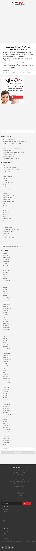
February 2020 (6, 297)
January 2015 (6, 406)
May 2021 (5, 274)
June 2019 (5, 314)
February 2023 (6, 268)
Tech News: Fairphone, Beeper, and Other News (14, 141)
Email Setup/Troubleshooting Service (19, 481)
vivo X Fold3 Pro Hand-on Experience (12, 148)
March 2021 (5, 278)
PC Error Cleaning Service (9, 225)
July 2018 (5, 338)
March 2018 (5, 346)
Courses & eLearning (8, 182)
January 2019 (6, 325)
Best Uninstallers (7, 174)
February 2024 (6, 257)
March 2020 (5, 295)
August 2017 (6, 361)
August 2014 (6, 417)
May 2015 (5, 397)
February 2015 (6, 404)
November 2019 (6, 304)
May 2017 (5, 368)
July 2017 (5, 363)
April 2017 (5, 370)
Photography (6, 233)
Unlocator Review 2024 (8, 156)
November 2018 (6, 329)
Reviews (5, 235)
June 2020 (5, 289)
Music (4, 216)
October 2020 (6, 285)
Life (4, 208)
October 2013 (6, 438)
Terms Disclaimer (15, 542)
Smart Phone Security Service (10, 237)
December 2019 (6, 302)
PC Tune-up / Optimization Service (11, 229)
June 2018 (5, 340)
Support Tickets (19, 497)
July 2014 (5, 419)
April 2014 (5, 425)
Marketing (5, 210)
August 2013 (6, 442)
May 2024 (5, 253)
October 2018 (6, 331)
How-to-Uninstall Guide (8, 201)
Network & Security (7, 218)
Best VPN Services (7, 176)
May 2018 (5, 342)
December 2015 (6, 383)
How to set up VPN (7, 197)
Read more (6, 70)
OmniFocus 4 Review (8, 150)
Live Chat (19, 495)
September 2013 (7, 440)
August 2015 (6, 391)
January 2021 (6, 283)
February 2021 (6, 280)
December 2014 (6, 408)
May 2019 (5, 317)
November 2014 (6, 410)
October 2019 (6, 306)
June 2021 (5, 272)
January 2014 (6, 432)
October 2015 (6, 387)
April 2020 (5, 293)
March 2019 (5, 321)
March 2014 (5, 427)
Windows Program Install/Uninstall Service (13, 246)
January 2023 (6, 270)
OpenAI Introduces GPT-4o (9, 139)
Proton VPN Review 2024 (9, 154)
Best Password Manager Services (11, 169)
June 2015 (5, 395)
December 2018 (6, 327)
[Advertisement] (18, 24)
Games (4, 191)
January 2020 (6, 300)
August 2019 (6, 310)
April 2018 (5, 344)
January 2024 (6, 259)
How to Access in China (8, 195)
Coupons (5, 180)
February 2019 (6, 323)
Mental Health (6, 212)
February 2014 (6, 429)
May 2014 (5, 423)
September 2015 (7, 389)
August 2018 (6, 336)
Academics (5, 165)
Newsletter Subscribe (19, 500)
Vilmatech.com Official (8, 242)
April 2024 (5, 255)
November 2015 (6, 385)
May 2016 (5, 372)
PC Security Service (7, 227)
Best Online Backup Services (10, 167)
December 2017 (6, 353)
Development (6, 186)
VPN (4, 244)
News (4, 220)
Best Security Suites (7, 171)
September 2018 (7, 334)
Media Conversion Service (19, 486)
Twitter (4, 533)
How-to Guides (6, 199)
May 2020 (5, 291)
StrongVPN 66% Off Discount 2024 (11, 158)
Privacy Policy (8, 542)
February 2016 (6, 378)
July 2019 (5, 312)
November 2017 (6, 355)
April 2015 (5, 400)
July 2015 (5, 393)
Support (3, 542)
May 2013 (5, 444)
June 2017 (5, 366)
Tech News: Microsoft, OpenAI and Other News (14, 143)
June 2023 (5, 263)
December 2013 (6, 434)
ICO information (6, 203)
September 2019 (7, 308)
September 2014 (7, 414)
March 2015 (5, 402)
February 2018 (6, 348)
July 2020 (5, 287)
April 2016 (5, 374)
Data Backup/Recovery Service (19, 484)
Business (5, 178)
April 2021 (5, 276)
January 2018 (6, 351)
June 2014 (5, 421)
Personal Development (8, 231)
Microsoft (5, 214)
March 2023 (5, 266)
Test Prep (5, 240)
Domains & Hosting (7, 189)
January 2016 (6, 380)
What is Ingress (6, 146)
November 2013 (6, 436)
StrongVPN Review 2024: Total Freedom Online (14, 152)
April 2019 (5, 319)
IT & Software (6, 206)
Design (4, 184)
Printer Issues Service (19, 479)
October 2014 (6, 412)
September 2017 (7, 359)
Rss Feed (5, 538)
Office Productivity (7, 223)
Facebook (5, 531)
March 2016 (5, 376)
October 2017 (6, 357)
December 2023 (6, 261)
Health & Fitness (7, 193)
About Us (5, 535)
